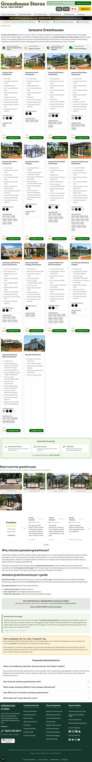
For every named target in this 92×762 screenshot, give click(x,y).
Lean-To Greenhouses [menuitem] (40, 14)
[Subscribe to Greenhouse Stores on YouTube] (78, 739)
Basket (85, 9)
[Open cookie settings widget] (3, 759)
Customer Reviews (29, 728)
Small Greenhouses (52, 728)
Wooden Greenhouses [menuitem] (24, 14)
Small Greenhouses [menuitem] (55, 14)
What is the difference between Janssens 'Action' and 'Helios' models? (34, 666)
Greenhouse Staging (53, 735)
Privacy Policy (43, 760)
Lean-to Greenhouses (53, 718)
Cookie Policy (54, 760)
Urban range (48, 579)
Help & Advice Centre (30, 722)
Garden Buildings (51, 739)
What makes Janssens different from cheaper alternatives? (29, 687)
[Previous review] (24, 528)
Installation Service (29, 715)
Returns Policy (28, 718)
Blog (59, 9)
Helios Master (32, 582)
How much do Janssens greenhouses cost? (22, 681)
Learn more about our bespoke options (63, 603)
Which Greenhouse (75, 720)
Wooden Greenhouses (53, 715)
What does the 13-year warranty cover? (20, 698)
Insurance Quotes (29, 735)
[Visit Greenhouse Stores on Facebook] (70, 739)
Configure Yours (13, 138)
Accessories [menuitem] (80, 14)
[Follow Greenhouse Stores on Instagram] (76, 739)
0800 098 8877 (55, 455)
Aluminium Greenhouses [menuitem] (8, 14)
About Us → (5, 726)
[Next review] (89, 528)
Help (66, 9)
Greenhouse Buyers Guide (77, 711)
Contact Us (27, 725)
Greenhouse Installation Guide (76, 715)
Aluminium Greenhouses (54, 711)
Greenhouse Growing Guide (78, 723)
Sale (75, 9)
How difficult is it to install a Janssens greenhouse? (25, 692)
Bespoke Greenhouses (53, 725)
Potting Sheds (50, 722)
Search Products (83, 3)
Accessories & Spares (53, 732)
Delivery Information (30, 711)
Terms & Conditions (29, 760)
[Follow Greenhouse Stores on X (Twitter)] (73, 739)
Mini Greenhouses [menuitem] (69, 14)
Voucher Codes (28, 732)
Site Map (64, 760)
